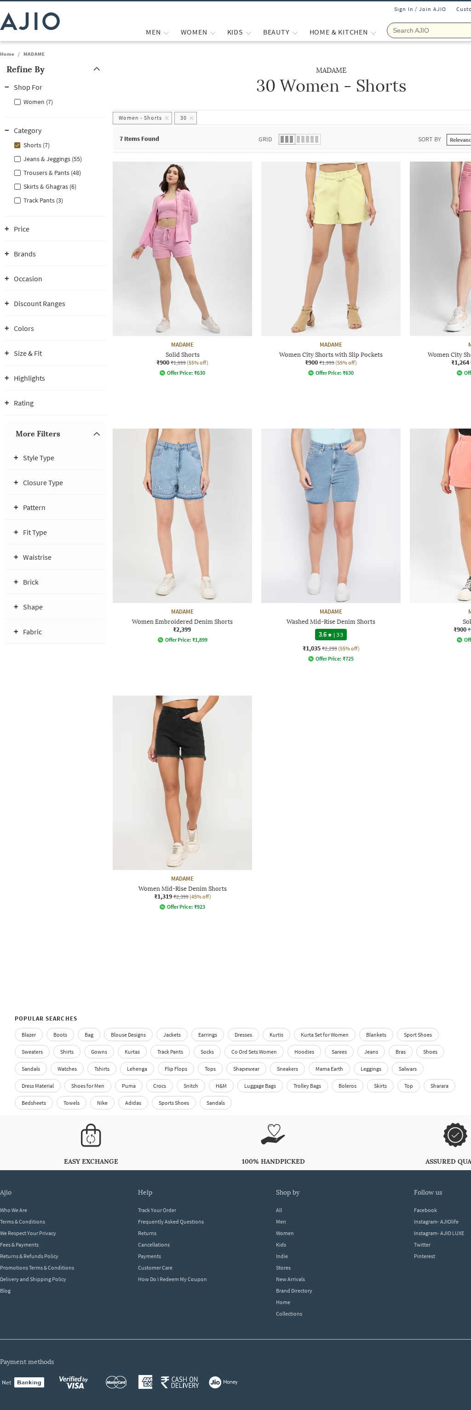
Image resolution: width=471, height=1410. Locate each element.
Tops (210, 1068)
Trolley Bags (307, 1085)
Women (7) (38, 102)
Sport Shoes (418, 1034)
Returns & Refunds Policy (29, 1256)
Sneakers (287, 1068)
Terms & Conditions (22, 1221)
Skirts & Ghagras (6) (49, 186)
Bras (401, 1051)
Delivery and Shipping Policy (33, 1279)
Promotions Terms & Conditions (37, 1267)
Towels (71, 1102)
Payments (149, 1256)
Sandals (31, 1068)
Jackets (172, 1034)
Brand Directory (294, 1290)
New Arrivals (290, 1279)
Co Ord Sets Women (254, 1051)
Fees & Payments (19, 1244)
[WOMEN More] (212, 32)
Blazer (29, 1034)
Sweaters (32, 1051)
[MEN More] (166, 32)
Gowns (99, 1051)
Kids (281, 1244)
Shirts (67, 1051)
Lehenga (137, 1068)
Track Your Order (157, 1210)
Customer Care (155, 1267)
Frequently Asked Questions (171, 1221)
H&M (221, 1085)
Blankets (376, 1034)
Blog (5, 1290)
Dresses (243, 1034)
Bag (89, 1034)
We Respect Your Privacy (28, 1233)
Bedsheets (34, 1102)
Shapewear (246, 1068)
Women (285, 1233)
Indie (282, 1256)
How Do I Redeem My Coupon (172, 1279)
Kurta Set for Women (325, 1034)
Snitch (191, 1085)
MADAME (34, 54)
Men (281, 1221)
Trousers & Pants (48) (52, 172)
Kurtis (276, 1034)
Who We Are (13, 1210)
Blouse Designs (128, 1034)
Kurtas (132, 1051)
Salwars (408, 1068)
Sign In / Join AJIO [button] (420, 9)
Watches (67, 1068)
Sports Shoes (174, 1102)
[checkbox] (55, 101)
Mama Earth (329, 1068)
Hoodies (304, 1051)
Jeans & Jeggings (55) (52, 159)
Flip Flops (176, 1068)
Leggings (371, 1068)
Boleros (347, 1085)
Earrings (207, 1034)
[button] (55, 69)
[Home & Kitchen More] (373, 32)
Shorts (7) (36, 145)
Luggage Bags (260, 1085)
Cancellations (154, 1244)
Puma (129, 1085)
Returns (147, 1233)
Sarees (339, 1051)
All (279, 1210)
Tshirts (101, 1068)
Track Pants (170, 1051)
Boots (60, 1034)
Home (7, 54)
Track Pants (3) (43, 200)
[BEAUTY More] (295, 32)
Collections (289, 1313)
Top (408, 1085)
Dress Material (38, 1085)
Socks (207, 1051)
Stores (283, 1267)
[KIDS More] (248, 32)
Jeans (371, 1051)
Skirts (380, 1085)
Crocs (159, 1085)
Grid (265, 139)
